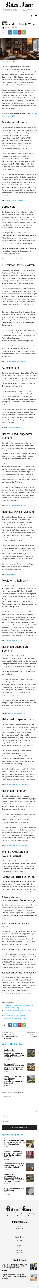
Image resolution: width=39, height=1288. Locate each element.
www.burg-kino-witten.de (17, 259)
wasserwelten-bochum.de (17, 506)
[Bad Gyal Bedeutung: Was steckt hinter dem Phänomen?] (30, 1191)
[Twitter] (15, 32)
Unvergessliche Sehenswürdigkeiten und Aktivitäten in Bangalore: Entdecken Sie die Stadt (14, 1066)
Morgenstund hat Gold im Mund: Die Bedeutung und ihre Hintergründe (14, 1142)
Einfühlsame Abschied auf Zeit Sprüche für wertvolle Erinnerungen (10, 1036)
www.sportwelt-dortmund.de (18, 784)
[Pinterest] (20, 32)
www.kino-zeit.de (14, 428)
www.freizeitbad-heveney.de (17, 361)
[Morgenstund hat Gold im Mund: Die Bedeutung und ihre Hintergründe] (30, 1144)
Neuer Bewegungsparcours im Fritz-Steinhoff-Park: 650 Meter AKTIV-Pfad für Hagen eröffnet (15, 1266)
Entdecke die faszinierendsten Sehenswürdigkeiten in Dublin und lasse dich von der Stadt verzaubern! (14, 1053)
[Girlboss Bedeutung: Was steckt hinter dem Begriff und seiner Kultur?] (30, 1167)
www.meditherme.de (15, 640)
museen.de (12, 574)
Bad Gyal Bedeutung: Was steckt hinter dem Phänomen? (14, 1190)
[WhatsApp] (24, 32)
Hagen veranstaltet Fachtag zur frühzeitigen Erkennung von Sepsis (14, 1275)
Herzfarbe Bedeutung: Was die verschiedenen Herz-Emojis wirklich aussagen (13, 1154)
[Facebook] (10, 32)
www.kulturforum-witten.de (17, 200)
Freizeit (4, 21)
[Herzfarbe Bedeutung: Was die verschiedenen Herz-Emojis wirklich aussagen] (30, 1154)
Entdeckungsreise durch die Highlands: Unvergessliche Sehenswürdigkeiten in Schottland (14, 1079)
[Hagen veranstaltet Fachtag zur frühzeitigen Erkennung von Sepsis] (33, 1277)
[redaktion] (3, 28)
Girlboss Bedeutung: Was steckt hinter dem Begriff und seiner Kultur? (14, 1165)
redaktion (7, 28)
